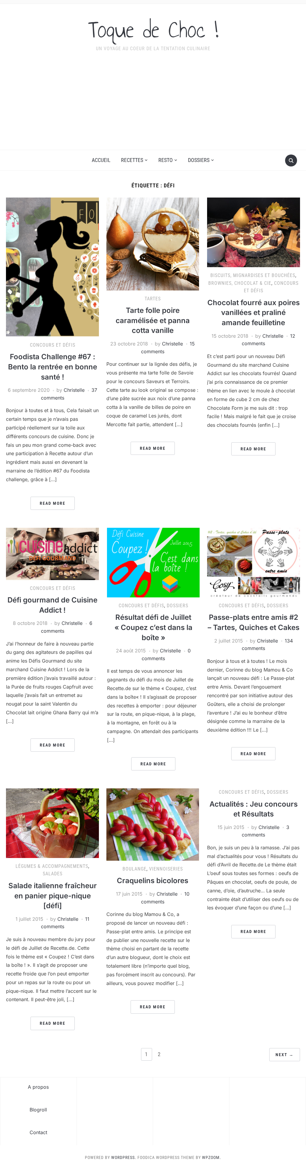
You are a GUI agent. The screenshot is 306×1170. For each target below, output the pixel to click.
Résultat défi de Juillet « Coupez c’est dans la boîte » (153, 627)
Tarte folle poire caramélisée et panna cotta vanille (153, 320)
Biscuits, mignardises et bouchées (252, 275)
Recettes (132, 160)
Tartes (153, 299)
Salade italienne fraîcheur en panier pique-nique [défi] (52, 895)
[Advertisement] (153, 105)
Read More (52, 503)
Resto (165, 160)
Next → (285, 1054)
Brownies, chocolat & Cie (239, 283)
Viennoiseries (166, 869)
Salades (52, 874)
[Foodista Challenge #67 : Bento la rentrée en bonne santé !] (52, 267)
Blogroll (38, 1110)
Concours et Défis (52, 345)
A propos (38, 1087)
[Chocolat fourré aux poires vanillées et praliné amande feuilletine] (253, 232)
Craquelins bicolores (152, 880)
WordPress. (123, 1157)
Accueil (101, 160)
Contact (38, 1132)
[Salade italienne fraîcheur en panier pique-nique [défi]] (52, 823)
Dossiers (198, 160)
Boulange (134, 869)
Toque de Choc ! (153, 29)
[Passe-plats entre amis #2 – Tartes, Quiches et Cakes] (253, 562)
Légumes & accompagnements (52, 866)
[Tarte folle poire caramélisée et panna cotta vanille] (152, 244)
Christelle (74, 390)
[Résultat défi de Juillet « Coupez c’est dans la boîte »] (153, 562)
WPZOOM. (211, 1157)
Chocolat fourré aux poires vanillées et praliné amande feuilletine (253, 312)
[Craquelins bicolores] (152, 824)
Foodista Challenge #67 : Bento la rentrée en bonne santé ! (52, 366)
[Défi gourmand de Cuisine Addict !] (52, 553)
